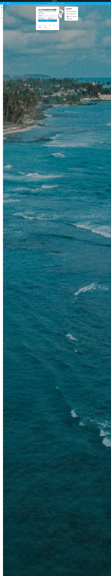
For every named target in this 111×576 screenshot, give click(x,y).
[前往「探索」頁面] (1, 13)
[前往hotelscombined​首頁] (6, 3)
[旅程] (1, 15)
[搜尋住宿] (1, 8)
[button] (110, 1)
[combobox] (41, 13)
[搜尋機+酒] (1, 11)
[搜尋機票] (1, 6)
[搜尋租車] (1, 9)
